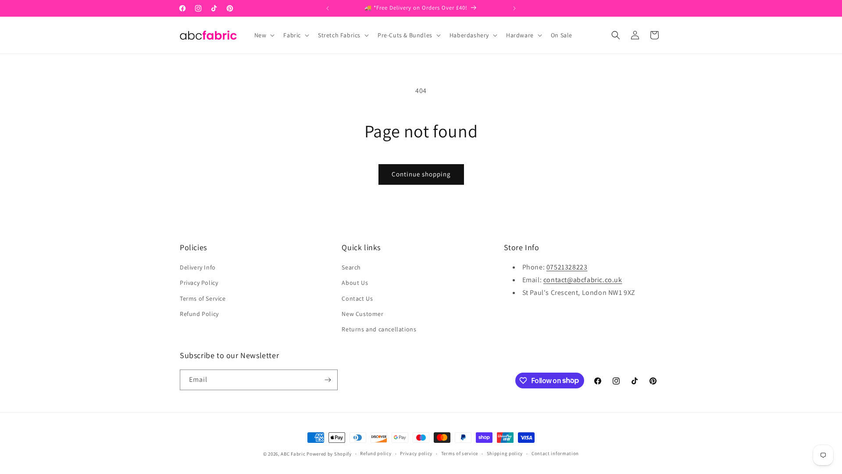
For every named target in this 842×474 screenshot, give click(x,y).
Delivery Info (198, 267)
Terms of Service (203, 298)
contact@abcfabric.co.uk (582, 279)
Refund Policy (199, 314)
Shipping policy (505, 453)
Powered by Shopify (329, 454)
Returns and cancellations (379, 329)
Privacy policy (416, 453)
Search (351, 267)
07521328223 (567, 267)
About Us (355, 283)
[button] (263, 35)
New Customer (362, 314)
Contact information (555, 453)
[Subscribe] (327, 380)
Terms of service (459, 453)
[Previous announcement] (327, 8)
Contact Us (357, 298)
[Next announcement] (514, 8)
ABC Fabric (293, 454)
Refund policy (375, 453)
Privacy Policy (199, 283)
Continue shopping (421, 174)
